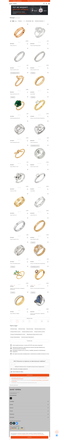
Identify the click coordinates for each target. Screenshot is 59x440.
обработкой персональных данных (37, 434)
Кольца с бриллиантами (15, 337)
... (35, 321)
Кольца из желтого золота (39, 331)
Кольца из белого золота (15, 331)
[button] (29, 21)
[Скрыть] (49, 1)
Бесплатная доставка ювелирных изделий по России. (27, 0)
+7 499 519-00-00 (13, 393)
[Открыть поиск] (44, 4)
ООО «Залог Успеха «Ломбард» (42, 377)
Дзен (11, 398)
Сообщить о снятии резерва (27, 92)
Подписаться (29, 375)
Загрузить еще (29, 318)
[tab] (19, 66)
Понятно (30, 437)
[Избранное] (27, 24)
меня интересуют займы (18, 371)
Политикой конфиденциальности (23, 434)
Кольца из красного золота (27, 331)
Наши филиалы (13, 395)
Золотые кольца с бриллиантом (27, 337)
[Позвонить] (46, 3)
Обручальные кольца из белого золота (34, 334)
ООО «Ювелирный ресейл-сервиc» (17, 378)
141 (41, 321)
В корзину (27, 44)
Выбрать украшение (43, 0)
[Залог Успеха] (13, 3)
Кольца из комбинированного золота (17, 334)
